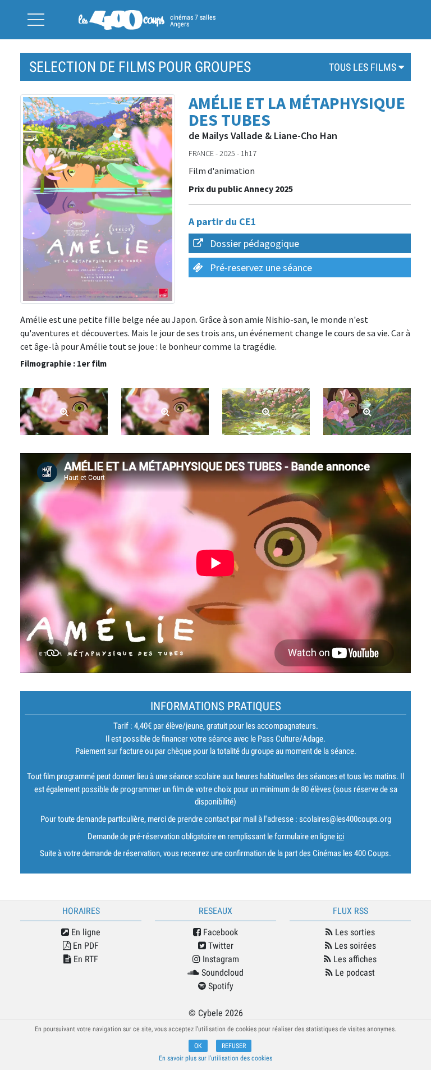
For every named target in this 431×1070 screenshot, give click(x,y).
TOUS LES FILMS (363, 67)
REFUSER (234, 1046)
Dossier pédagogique (254, 243)
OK (198, 1046)
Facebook (219, 932)
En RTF (84, 959)
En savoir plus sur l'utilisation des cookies (215, 1058)
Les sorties (354, 932)
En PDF (85, 945)
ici (340, 836)
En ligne (84, 932)
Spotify (219, 986)
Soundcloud (221, 972)
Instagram (219, 959)
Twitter (219, 945)
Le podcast (354, 972)
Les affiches (354, 959)
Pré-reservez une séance (261, 267)
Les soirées (354, 945)
